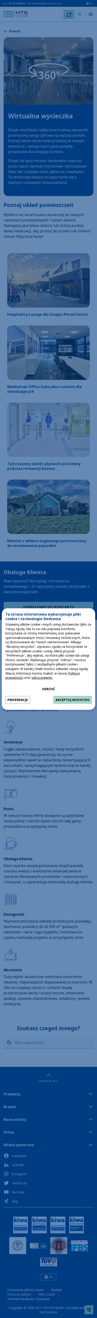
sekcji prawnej (42, 677)
